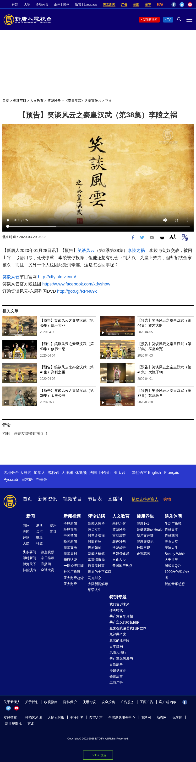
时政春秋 (94, 541)
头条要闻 (29, 552)
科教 (39, 543)
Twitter (182, 4)
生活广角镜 (173, 523)
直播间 (115, 498)
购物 (160, 4)
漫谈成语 (119, 548)
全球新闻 (70, 523)
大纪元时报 (56, 717)
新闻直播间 (150, 19)
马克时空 (94, 578)
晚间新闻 (70, 541)
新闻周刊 (70, 554)
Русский (11, 480)
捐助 (136, 4)
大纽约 (25, 473)
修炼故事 (116, 676)
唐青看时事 (96, 566)
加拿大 (39, 473)
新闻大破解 (96, 554)
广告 (124, 4)
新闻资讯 (47, 498)
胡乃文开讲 (145, 535)
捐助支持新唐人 (145, 499)
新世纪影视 (13, 724)
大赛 (27, 4)
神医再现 (143, 548)
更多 (30, 724)
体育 (53, 531)
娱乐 (53, 525)
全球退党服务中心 (121, 717)
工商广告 (116, 682)
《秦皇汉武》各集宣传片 (83, 100)
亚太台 (119, 473)
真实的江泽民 (119, 640)
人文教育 (37, 100)
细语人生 (94, 590)
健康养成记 (145, 541)
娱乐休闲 (173, 516)
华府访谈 (70, 560)
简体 (66, 4)
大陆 (26, 543)
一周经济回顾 (74, 566)
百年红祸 (116, 646)
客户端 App (167, 702)
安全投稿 (108, 702)
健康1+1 (143, 523)
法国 (93, 473)
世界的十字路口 (99, 572)
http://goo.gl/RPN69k (77, 291)
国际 (26, 525)
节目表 (95, 498)
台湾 (39, 531)
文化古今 (119, 560)
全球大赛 (47, 570)
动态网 (162, 717)
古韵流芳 (119, 535)
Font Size (172, 236)
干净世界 (76, 717)
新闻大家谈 (96, 523)
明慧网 (146, 717)
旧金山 (105, 473)
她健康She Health (150, 529)
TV (169, 19)
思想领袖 (94, 548)
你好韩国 (171, 535)
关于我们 (31, 702)
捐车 (148, 4)
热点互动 (94, 529)
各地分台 (42, 4)
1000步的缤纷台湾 (177, 575)
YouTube (190, 4)
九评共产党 (117, 634)
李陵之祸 (136, 250)
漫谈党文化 (117, 670)
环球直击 (70, 529)
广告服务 (127, 702)
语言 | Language (86, 4)
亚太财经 (70, 584)
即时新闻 (29, 558)
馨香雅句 (119, 541)
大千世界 (171, 560)
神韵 (15, 4)
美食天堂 (171, 541)
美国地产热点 (122, 566)
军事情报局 (96, 560)
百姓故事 (116, 664)
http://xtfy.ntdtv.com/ (57, 276)
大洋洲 (67, 473)
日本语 (27, 480)
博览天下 (29, 564)
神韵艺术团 (33, 717)
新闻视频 (72, 516)
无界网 (177, 717)
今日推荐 (47, 558)
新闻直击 (70, 548)
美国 (26, 531)
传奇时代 (116, 610)
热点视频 (47, 552)
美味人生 (171, 548)
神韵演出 (29, 570)
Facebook (173, 4)
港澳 (39, 525)
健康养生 (145, 516)
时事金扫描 (96, 535)
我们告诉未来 (119, 604)
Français (171, 473)
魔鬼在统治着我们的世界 (127, 628)
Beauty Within (175, 554)
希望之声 (96, 717)
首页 (5, 100)
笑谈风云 (54, 100)
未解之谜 (119, 523)
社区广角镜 (72, 572)
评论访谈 (96, 516)
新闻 (30, 516)
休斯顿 (81, 473)
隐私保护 (70, 702)
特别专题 (118, 596)
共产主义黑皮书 (121, 658)
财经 (39, 537)
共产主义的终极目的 (124, 622)
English (154, 473)
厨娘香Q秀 (173, 566)
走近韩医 (143, 554)
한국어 (42, 480)
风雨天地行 (117, 652)
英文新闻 (109, 4)
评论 (26, 537)
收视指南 (51, 702)
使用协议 (89, 702)
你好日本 (171, 529)
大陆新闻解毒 (98, 584)
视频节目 (19, 100)
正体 (57, 4)
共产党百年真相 (121, 616)
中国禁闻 (70, 535)
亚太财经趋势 (74, 578)
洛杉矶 (53, 473)
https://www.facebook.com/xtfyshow (76, 284)
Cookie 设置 (98, 755)
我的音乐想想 (175, 584)
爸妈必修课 (120, 554)
